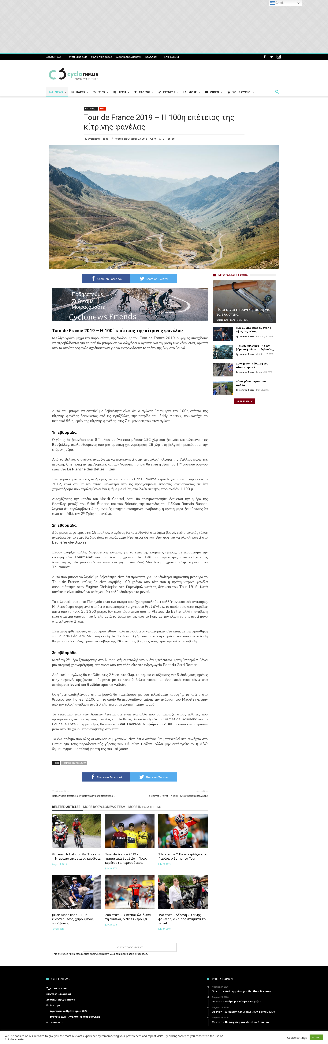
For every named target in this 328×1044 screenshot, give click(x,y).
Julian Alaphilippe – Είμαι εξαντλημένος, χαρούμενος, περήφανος (73, 919)
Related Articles (66, 807)
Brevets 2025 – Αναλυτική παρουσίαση (75, 1016)
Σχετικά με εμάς (78, 56)
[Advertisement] (130, 382)
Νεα (102, 108)
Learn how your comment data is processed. (122, 953)
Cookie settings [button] (297, 1037)
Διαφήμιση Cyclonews (129, 56)
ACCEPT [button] (316, 1037)
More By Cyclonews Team (104, 807)
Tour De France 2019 (74, 762)
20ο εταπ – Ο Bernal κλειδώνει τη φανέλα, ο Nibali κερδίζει (128, 917)
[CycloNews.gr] (73, 65)
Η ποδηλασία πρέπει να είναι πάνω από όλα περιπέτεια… (83, 793)
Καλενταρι (151, 56)
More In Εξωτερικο (144, 807)
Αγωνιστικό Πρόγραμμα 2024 (68, 1011)
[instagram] (279, 57)
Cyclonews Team (98, 138)
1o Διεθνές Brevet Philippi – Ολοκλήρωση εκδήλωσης (178, 793)
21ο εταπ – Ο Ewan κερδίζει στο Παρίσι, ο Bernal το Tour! (182, 856)
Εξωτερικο (90, 108)
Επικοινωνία (171, 56)
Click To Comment (130, 947)
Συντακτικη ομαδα (101, 56)
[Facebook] (265, 57)
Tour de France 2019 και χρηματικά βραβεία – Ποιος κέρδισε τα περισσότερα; (126, 858)
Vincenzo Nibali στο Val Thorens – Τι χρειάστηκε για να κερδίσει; (76, 856)
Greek (279, 2)
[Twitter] (272, 57)
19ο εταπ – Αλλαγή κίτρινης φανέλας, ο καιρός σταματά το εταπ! (182, 919)
